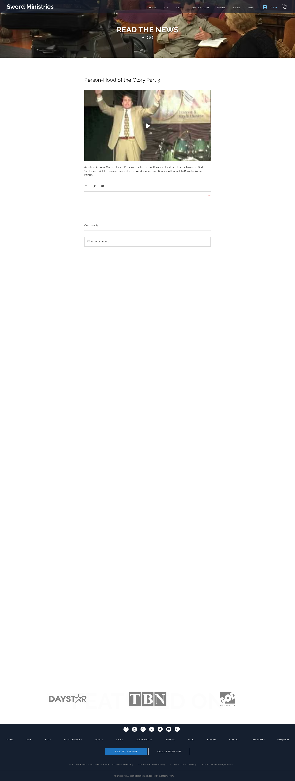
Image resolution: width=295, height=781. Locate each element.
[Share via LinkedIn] (102, 185)
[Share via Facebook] (86, 185)
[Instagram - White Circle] (134, 729)
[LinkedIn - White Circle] (177, 729)
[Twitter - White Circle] (160, 729)
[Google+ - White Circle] (143, 729)
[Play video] (147, 125)
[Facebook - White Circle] (126, 729)
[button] (180, 7)
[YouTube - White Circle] (168, 729)
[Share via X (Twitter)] (94, 185)
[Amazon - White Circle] (151, 729)
